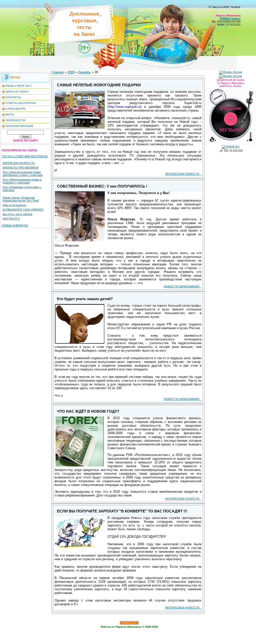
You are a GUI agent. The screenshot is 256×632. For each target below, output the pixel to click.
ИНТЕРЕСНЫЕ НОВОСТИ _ (183, 173)
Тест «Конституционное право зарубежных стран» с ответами (22, 174)
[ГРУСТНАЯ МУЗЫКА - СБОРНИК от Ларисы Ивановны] (231, 115)
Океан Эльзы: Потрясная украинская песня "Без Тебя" (20, 199)
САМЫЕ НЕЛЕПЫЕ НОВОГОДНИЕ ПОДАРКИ (99, 85)
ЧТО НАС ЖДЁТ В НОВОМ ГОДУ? (88, 411)
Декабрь (84, 72)
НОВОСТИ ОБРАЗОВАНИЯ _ (183, 286)
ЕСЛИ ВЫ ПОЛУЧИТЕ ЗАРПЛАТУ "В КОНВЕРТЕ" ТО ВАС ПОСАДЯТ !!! (122, 511)
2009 (71, 72)
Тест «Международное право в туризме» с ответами (22, 181)
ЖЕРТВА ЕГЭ (11, 218)
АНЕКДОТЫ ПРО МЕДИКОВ (20, 167)
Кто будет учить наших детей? (85, 299)
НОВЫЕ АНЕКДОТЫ (15, 225)
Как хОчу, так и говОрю (17, 214)
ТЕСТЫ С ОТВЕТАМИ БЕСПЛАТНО (25, 156)
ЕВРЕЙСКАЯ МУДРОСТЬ (18, 163)
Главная (58, 72)
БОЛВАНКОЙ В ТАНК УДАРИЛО (23, 209)
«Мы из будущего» (14, 205)
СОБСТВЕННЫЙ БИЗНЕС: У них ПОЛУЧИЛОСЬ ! (102, 186)
